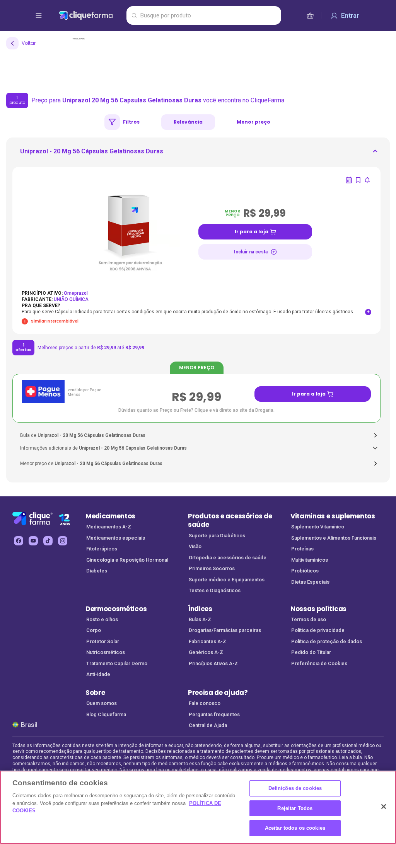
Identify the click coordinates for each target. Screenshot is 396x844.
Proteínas (302, 549)
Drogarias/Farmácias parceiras (225, 630)
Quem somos (101, 703)
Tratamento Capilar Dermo (116, 663)
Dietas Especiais (310, 582)
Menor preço (253, 122)
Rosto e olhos (102, 619)
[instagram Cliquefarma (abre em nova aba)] (62, 541)
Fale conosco (204, 703)
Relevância (188, 122)
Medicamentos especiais (115, 538)
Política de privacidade (318, 630)
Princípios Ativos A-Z (213, 663)
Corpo (93, 630)
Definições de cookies (295, 788)
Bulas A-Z (200, 619)
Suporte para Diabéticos (217, 535)
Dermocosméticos (116, 609)
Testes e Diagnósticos (215, 590)
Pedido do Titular (311, 652)
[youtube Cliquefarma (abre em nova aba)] (33, 541)
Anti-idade (98, 674)
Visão (195, 546)
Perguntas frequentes (214, 714)
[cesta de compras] (310, 15)
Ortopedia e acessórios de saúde (227, 557)
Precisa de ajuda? (218, 692)
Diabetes (96, 571)
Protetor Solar (102, 641)
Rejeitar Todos (294, 808)
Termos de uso (308, 619)
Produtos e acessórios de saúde (230, 520)
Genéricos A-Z (206, 652)
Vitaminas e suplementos (332, 516)
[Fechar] (383, 806)
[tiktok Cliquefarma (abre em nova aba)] (48, 541)
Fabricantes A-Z (207, 641)
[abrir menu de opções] (38, 15)
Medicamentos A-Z (108, 527)
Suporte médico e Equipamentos (227, 579)
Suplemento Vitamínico (317, 527)
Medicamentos (110, 516)
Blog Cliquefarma (106, 714)
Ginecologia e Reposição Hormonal (127, 560)
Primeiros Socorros (212, 568)
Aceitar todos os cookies (295, 828)
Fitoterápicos (101, 549)
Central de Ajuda (208, 725)
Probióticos (305, 571)
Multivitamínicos (309, 560)
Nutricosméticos (105, 652)
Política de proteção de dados (326, 641)
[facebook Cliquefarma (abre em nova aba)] (18, 541)
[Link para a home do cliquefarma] (91, 15)
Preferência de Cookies (319, 663)
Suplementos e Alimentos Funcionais (333, 538)
